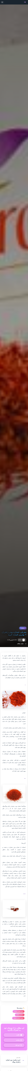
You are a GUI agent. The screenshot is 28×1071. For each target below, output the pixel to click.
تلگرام (18, 1035)
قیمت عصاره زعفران (18, 1018)
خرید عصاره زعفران (18, 1011)
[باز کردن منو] (2, 2)
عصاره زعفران (20, 1014)
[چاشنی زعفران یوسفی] (25, 2)
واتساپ (18, 1040)
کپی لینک (17, 1045)
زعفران (22, 628)
